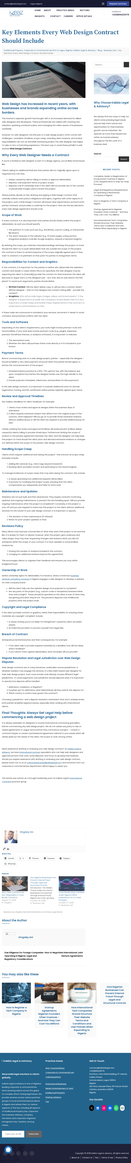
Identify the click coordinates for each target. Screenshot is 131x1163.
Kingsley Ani (26, 937)
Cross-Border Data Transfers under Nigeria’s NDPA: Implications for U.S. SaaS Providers (71, 896)
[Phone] (4, 849)
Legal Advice (57, 912)
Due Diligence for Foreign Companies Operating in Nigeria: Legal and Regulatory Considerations (23, 956)
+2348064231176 (120, 13)
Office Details (84, 16)
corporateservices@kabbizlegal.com (44, 762)
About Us (75, 1157)
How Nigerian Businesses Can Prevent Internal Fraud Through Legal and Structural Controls (114, 995)
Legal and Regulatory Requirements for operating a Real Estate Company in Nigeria (111, 193)
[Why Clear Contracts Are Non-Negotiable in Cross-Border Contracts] (15, 883)
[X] (91, 1108)
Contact (55, 16)
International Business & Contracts (37, 912)
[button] (6, 807)
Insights (40, 16)
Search (97, 153)
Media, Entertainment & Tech (59, 1088)
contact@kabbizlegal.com (15, 4)
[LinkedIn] (97, 1108)
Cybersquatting (53, 1077)
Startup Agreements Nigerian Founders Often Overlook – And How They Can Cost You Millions (111, 212)
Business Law (9, 912)
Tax (47, 1101)
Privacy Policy (122, 1157)
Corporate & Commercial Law (60, 1072)
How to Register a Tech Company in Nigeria (111, 202)
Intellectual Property (55, 1092)
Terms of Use (107, 1157)
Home (38, 10)
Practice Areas (65, 10)
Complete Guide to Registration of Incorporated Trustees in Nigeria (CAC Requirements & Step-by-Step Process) (111, 180)
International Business (56, 1084)
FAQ (97, 1157)
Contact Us (87, 1157)
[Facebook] (110, 1108)
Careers (68, 16)
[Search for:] (111, 64)
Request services (118, 3)
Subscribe (34, 1133)
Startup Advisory (53, 1097)
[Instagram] (104, 1108)
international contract (29, 752)
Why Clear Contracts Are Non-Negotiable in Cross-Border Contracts (13, 895)
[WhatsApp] (116, 1108)
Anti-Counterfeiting (55, 1068)
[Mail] (122, 1108)
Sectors (85, 10)
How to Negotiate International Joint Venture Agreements (64, 954)
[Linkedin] (8, 849)
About (47, 10)
